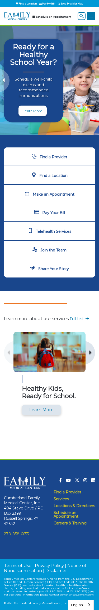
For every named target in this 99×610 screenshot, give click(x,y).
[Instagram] (85, 480)
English (77, 605)
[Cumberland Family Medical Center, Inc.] (17, 16)
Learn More (33, 111)
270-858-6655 (16, 534)
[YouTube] (68, 480)
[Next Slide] (94, 80)
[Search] (82, 16)
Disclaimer (56, 570)
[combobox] (81, 605)
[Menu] (91, 16)
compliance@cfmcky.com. (77, 594)
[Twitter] (77, 480)
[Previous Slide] (5, 80)
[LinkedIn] (93, 480)
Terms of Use (17, 565)
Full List (77, 319)
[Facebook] (60, 480)
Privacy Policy (49, 565)
